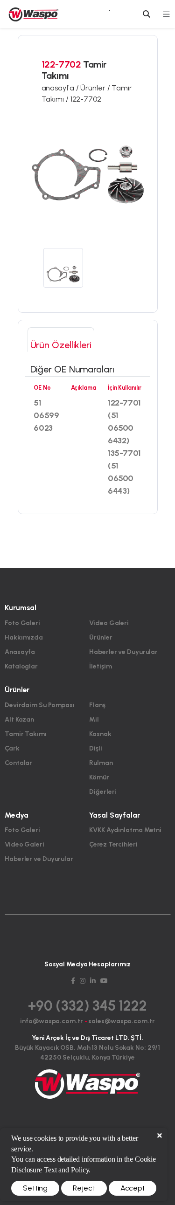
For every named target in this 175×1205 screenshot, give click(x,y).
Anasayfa (20, 652)
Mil (94, 719)
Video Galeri (109, 623)
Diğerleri (102, 792)
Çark (12, 748)
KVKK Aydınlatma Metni (125, 830)
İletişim (100, 666)
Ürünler (100, 637)
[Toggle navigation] (166, 14)
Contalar (18, 763)
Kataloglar (21, 666)
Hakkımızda (24, 637)
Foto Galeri (22, 623)
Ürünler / (96, 87)
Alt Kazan (19, 719)
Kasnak (100, 734)
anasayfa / (61, 87)
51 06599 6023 (46, 415)
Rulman (100, 763)
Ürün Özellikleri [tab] (60, 345)
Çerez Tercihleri (113, 844)
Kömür (99, 777)
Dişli (95, 748)
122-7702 (85, 99)
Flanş (97, 705)
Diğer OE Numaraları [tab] (72, 369)
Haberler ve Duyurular (123, 652)
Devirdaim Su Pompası (40, 705)
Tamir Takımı (26, 734)
